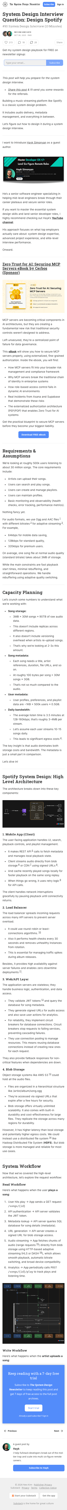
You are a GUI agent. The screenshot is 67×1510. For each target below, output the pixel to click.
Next (56, 1431)
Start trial (33, 1408)
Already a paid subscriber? (33, 1416)
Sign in (60, 4)
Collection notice (48, 1487)
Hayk (28, 32)
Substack (18, 1503)
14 (50, 1137)
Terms (34, 1487)
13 (50, 1074)
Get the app (49, 1495)
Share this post (17, 89)
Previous (12, 1431)
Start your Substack (25, 1495)
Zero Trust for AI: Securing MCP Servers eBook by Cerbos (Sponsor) (31, 268)
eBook (13, 351)
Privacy (25, 1487)
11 (20, 971)
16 (41, 1252)
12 (42, 999)
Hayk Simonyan (36, 142)
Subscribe (49, 4)
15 (37, 1244)
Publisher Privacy (43, 1484)
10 (39, 932)
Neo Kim (18, 32)
